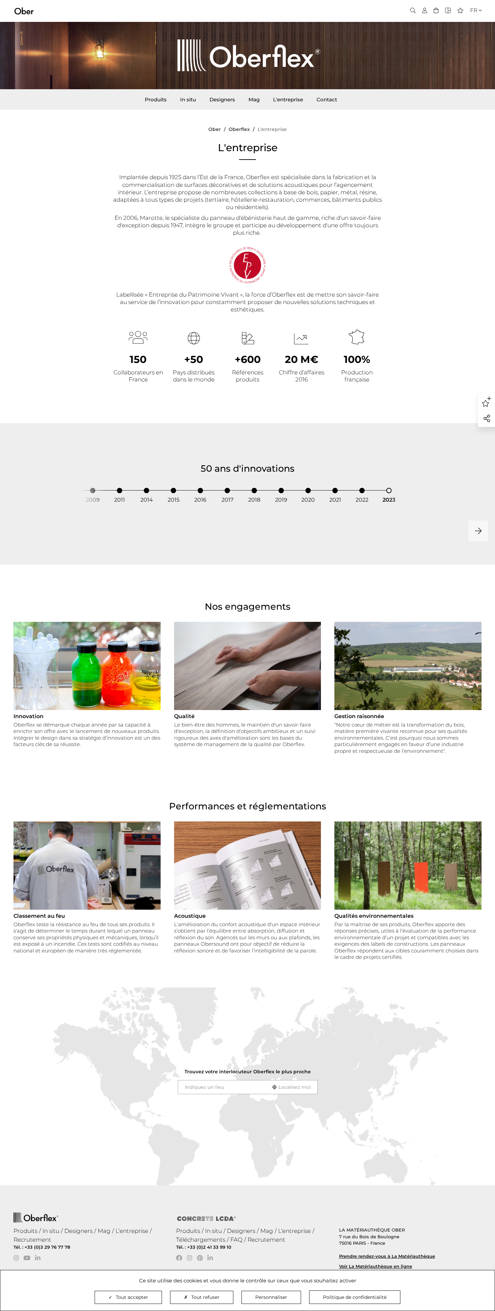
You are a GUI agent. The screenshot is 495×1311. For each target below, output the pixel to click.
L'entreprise (288, 99)
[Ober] (24, 10)
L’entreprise (132, 1231)
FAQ (236, 1239)
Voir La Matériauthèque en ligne (375, 1266)
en (472, 22)
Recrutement (32, 1239)
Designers (222, 99)
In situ (188, 99)
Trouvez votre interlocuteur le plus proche (248, 1072)
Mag (254, 99)
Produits (156, 99)
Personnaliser (271, 1297)
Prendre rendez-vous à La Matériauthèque (387, 1256)
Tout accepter (132, 1297)
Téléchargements (200, 1239)
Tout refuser (205, 1297)
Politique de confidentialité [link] (355, 1297)
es (471, 30)
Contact (327, 99)
